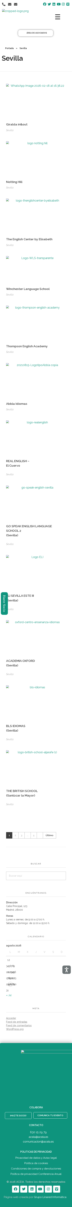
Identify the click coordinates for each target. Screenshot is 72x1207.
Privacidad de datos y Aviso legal (36, 1157)
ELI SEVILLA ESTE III (20, 598)
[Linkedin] (31, 1189)
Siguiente (40, 835)
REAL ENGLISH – (17, 463)
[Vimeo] (56, 1189)
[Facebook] (15, 1189)
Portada (9, 48)
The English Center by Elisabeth (29, 239)
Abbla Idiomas (16, 403)
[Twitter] (23, 1189)
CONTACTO (36, 1125)
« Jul (9, 995)
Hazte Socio (4, 603)
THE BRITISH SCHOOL (22, 793)
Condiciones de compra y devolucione (35, 1168)
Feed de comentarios (19, 1025)
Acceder (11, 1018)
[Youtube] (40, 1189)
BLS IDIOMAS (15, 728)
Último (49, 835)
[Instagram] (48, 1189)
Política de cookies (36, 1163)
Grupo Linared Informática (50, 1197)
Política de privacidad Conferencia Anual (36, 1174)
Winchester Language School (28, 289)
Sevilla (9, 130)
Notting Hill (14, 182)
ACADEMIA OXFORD (20, 663)
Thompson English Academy (27, 346)
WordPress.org (15, 1029)
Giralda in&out (16, 124)
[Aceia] (24, 17)
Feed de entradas (16, 1021)
